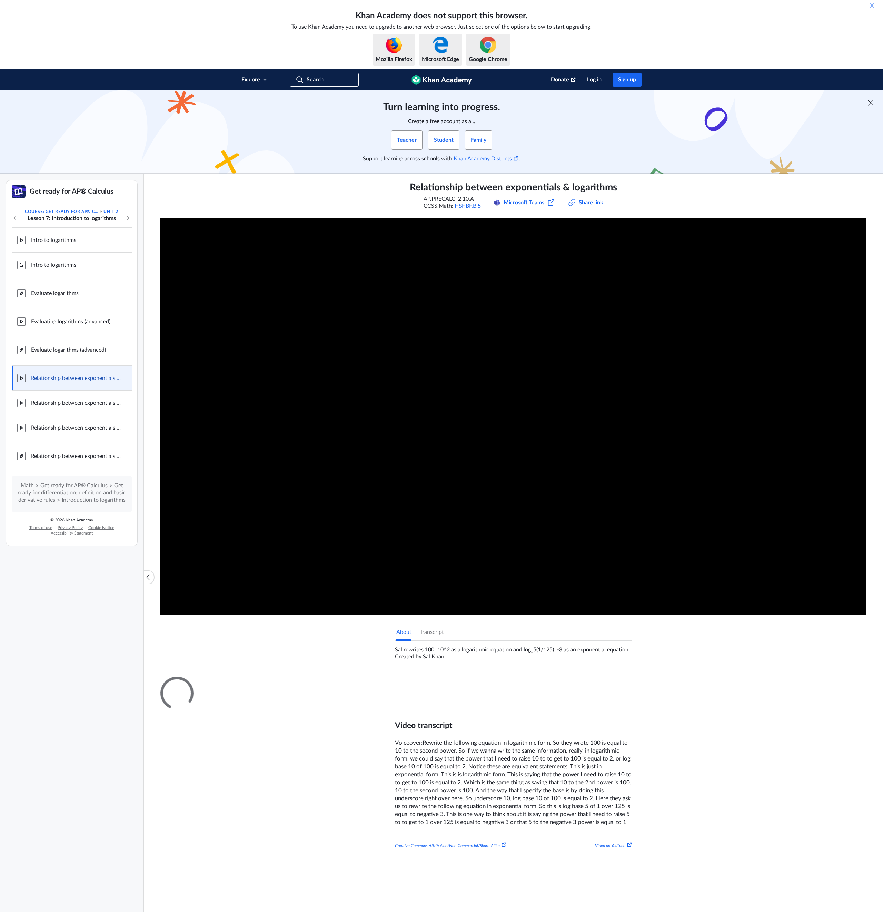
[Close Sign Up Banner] (870, 103)
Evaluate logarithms (55, 293)
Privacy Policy (70, 528)
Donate (560, 79)
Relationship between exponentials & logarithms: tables (76, 428)
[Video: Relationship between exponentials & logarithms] (513, 416)
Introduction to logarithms (94, 500)
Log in (594, 79)
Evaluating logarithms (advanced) (70, 321)
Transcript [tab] (432, 632)
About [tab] (403, 632)
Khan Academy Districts (483, 158)
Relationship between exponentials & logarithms (76, 378)
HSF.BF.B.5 (468, 206)
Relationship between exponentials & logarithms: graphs (76, 403)
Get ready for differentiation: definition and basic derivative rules (72, 493)
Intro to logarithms (53, 240)
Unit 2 (110, 211)
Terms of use (40, 528)
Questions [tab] (415, 683)
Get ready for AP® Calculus (74, 485)
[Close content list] (149, 577)
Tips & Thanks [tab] (453, 683)
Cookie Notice (101, 528)
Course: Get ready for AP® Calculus (62, 211)
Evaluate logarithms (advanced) (68, 350)
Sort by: (552, 764)
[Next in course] (128, 218)
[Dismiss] (871, 5)
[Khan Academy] (441, 79)
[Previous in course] (15, 218)
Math (27, 485)
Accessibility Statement (72, 533)
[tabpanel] (513, 650)
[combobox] (595, 765)
